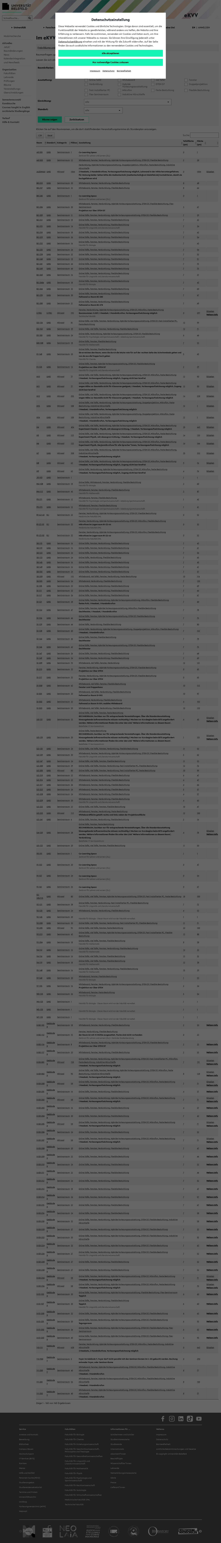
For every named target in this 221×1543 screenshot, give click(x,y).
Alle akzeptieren (110, 53)
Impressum (95, 70)
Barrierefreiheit (124, 70)
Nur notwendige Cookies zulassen (110, 62)
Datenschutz (108, 70)
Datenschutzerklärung (70, 41)
